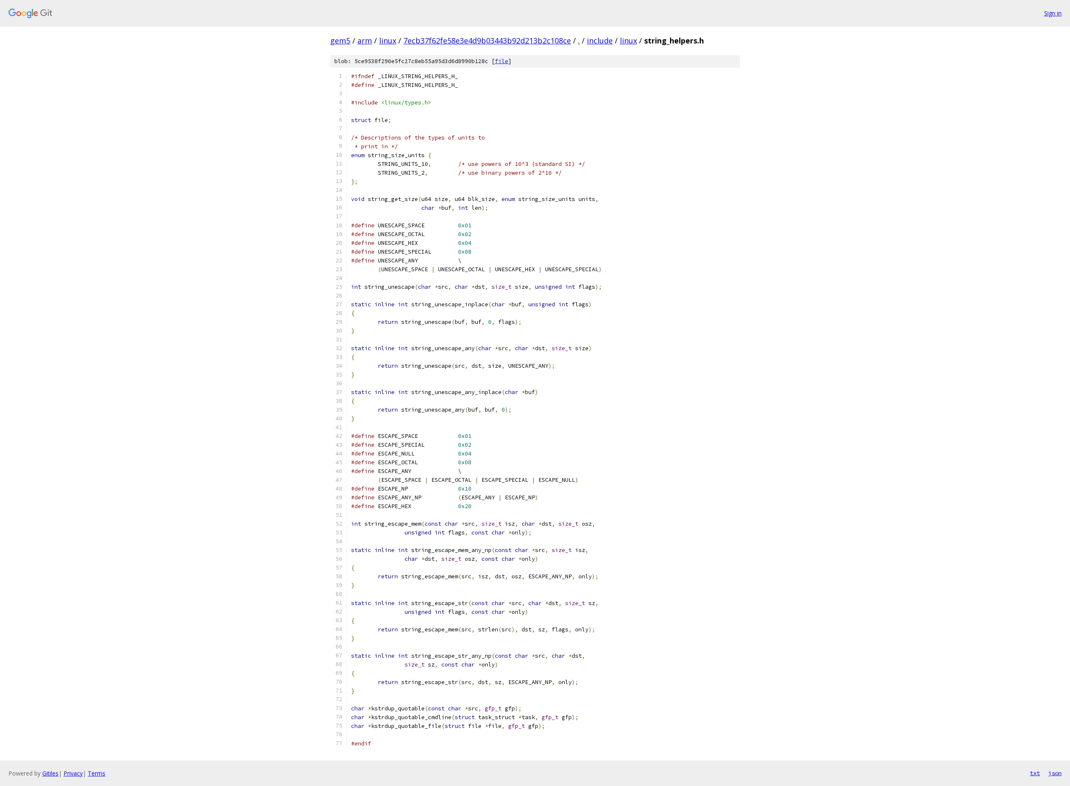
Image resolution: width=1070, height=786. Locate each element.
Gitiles (50, 773)
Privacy (73, 773)
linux (387, 41)
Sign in (1053, 13)
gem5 (340, 41)
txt (1035, 773)
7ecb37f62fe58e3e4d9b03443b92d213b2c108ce (487, 41)
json (1055, 773)
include (600, 41)
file (501, 61)
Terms (96, 773)
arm (364, 41)
